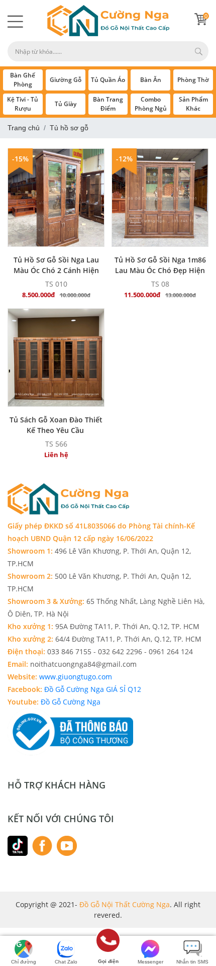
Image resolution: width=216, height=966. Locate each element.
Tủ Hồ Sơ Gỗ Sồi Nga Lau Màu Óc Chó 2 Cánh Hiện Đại (56, 265)
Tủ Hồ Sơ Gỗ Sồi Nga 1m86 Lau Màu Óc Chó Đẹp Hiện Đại (160, 265)
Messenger (150, 961)
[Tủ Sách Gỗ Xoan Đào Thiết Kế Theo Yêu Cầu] (56, 357)
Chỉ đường (23, 961)
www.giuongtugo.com (74, 676)
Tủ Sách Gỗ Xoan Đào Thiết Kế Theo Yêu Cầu (56, 425)
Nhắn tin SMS (192, 961)
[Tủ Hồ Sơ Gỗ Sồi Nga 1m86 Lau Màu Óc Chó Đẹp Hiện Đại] (160, 197)
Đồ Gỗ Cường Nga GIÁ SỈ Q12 (93, 689)
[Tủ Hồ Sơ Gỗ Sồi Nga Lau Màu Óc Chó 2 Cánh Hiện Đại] (56, 197)
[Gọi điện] (108, 943)
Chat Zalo (66, 961)
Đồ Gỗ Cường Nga (70, 702)
